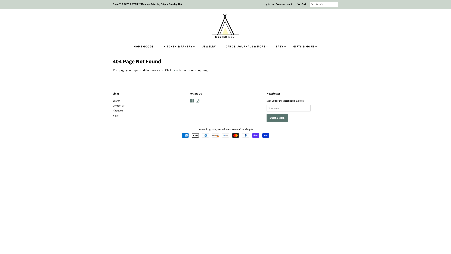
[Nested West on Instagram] (197, 101)
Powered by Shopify (242, 129)
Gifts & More (304, 47)
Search (116, 100)
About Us (118, 110)
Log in (267, 4)
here (175, 70)
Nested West (224, 129)
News (116, 115)
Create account (284, 4)
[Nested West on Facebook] (192, 101)
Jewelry (209, 47)
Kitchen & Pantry (178, 47)
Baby (280, 47)
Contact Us (119, 105)
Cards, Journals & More (246, 47)
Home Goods (144, 47)
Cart (303, 4)
